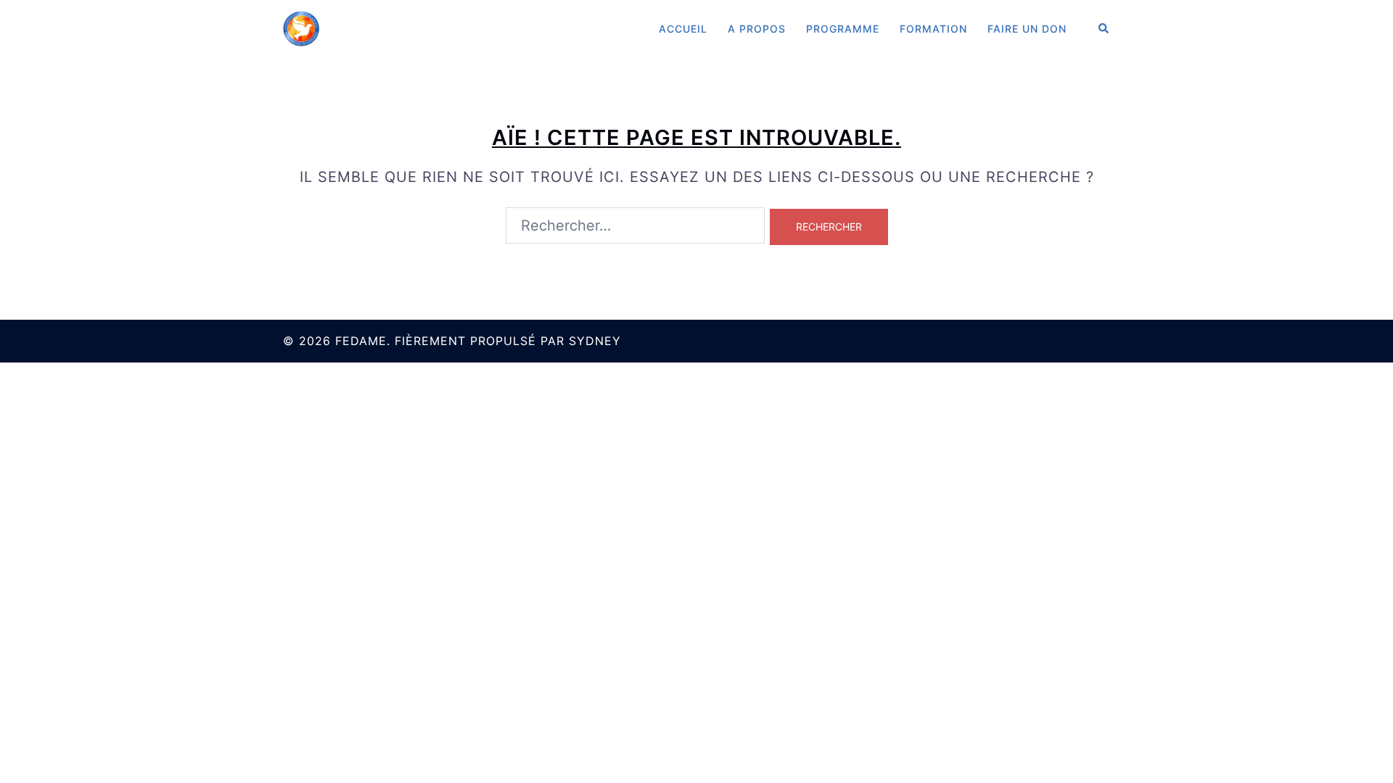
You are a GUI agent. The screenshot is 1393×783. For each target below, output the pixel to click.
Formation (933, 29)
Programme (842, 29)
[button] (1104, 29)
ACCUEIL (683, 29)
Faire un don (1027, 29)
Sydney (595, 341)
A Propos (757, 29)
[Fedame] (301, 27)
